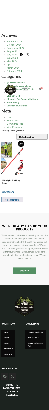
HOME (6, 332)
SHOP (6, 338)
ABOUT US (8, 349)
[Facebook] (21, 55)
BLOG (6, 343)
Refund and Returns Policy (35, 344)
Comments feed (15, 123)
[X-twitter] (28, 55)
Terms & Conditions (35, 332)
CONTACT (8, 354)
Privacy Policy (33, 338)
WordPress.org (14, 127)
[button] (25, 89)
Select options (12, 199)
